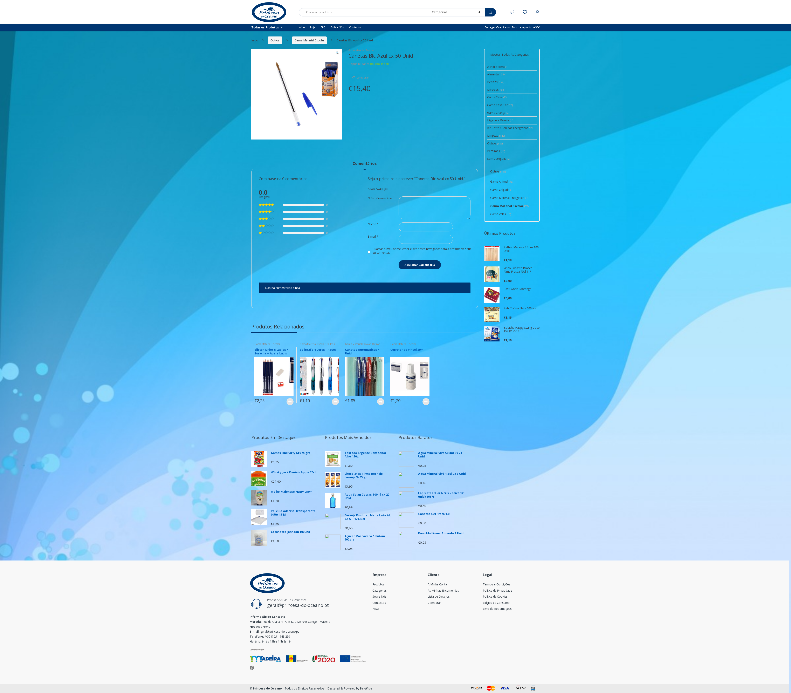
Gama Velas (500, 214)
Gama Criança (498, 113)
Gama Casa (497, 97)
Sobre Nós (337, 27)
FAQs (375, 609)
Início (302, 27)
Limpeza (496, 135)
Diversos (495, 89)
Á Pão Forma (497, 67)
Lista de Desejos (439, 596)
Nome (373, 224)
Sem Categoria (498, 159)
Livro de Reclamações (497, 609)
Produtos (378, 584)
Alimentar (496, 74)
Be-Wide (366, 688)
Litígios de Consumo (496, 603)
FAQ (323, 27)
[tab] (364, 165)
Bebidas (495, 82)
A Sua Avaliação (378, 189)
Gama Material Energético (509, 198)
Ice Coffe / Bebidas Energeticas (510, 128)
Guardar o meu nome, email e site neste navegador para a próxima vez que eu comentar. (422, 250)
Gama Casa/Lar (500, 105)
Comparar (363, 77)
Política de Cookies (495, 596)
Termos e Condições (496, 584)
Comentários (364, 164)
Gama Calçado (501, 190)
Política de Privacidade (497, 590)
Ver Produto (290, 401)
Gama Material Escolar (309, 40)
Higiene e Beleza (501, 120)
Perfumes (496, 151)
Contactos (355, 27)
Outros (275, 40)
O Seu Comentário (380, 198)
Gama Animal (501, 181)
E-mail (373, 236)
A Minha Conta (437, 584)
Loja (312, 27)
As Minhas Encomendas (443, 590)
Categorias (379, 590)
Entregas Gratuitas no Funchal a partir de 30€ (512, 27)
